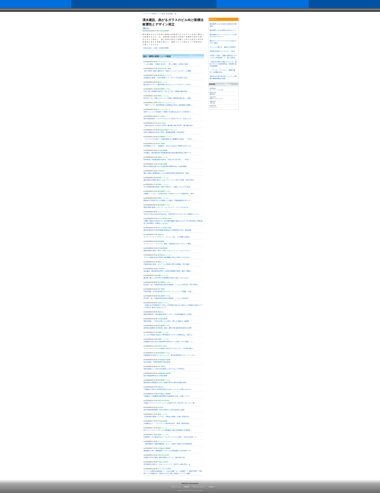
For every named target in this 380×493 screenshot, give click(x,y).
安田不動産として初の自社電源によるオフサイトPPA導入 (164, 369)
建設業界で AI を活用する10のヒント (223, 30)
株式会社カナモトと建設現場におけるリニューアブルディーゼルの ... (168, 84)
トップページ (146, 14)
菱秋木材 (212, 94)
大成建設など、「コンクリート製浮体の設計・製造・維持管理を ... (167, 423)
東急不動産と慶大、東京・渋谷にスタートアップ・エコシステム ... (167, 250)
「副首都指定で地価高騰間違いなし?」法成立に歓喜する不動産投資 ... (168, 444)
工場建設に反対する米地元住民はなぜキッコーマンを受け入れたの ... (168, 389)
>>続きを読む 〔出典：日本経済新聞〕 (156, 48)
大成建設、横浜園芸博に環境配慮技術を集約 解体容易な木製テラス (167, 153)
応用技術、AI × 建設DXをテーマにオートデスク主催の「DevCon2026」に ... (170, 437)
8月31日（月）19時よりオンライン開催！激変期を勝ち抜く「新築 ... (167, 98)
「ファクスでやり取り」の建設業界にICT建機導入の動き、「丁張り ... (168, 139)
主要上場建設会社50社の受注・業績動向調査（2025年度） (164, 132)
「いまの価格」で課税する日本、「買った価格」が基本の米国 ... (166, 64)
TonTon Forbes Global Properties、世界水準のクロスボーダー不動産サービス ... (171, 214)
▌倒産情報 (212, 84)
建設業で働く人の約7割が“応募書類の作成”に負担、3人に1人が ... (166, 278)
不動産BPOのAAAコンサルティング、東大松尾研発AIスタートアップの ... (169, 355)
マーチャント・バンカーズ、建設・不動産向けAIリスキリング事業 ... (167, 244)
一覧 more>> (234, 84)
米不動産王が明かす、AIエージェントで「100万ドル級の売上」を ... (167, 464)
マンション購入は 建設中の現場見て (223, 47)
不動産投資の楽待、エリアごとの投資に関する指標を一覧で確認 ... (167, 264)
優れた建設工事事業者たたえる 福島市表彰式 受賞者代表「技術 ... (166, 173)
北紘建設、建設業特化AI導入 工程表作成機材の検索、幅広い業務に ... (168, 271)
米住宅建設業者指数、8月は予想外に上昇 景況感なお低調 (163, 410)
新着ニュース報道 (159, 14)
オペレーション (176, 487)
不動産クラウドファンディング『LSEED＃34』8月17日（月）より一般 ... (169, 403)
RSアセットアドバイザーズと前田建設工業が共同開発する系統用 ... (167, 430)
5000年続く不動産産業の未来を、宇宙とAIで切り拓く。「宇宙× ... (167, 159)
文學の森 (212, 103)
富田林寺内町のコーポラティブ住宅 (222, 51)
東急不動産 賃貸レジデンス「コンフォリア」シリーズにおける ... (166, 207)
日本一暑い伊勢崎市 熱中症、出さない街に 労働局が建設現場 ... (166, 91)
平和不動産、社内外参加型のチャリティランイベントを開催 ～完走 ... (168, 291)
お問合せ (211, 487)
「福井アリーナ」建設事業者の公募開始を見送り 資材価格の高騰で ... (168, 105)
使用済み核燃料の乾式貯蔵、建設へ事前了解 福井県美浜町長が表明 (167, 328)
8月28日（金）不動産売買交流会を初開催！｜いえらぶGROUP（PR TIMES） (171, 284)
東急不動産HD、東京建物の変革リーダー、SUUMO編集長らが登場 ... (168, 314)
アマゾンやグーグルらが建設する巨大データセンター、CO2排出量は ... (168, 348)
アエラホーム (213, 107)
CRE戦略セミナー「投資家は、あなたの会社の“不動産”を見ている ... (167, 146)
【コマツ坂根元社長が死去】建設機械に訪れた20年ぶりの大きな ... (167, 257)
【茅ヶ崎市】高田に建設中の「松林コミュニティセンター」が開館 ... (168, 71)
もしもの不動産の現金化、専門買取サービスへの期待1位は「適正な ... (168, 335)
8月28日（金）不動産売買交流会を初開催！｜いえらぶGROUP (165, 298)
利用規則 (186, 487)
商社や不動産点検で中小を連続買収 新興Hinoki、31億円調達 (165, 166)
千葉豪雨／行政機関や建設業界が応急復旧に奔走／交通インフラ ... (167, 396)
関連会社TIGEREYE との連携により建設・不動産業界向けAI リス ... (167, 200)
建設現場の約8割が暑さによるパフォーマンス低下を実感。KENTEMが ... (169, 180)
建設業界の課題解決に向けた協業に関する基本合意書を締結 (164, 382)
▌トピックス (213, 19)
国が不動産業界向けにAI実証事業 (155, 375)
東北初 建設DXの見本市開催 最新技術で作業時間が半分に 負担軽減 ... (168, 230)
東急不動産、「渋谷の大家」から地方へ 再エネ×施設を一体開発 (166, 321)
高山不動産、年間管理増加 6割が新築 (156, 362)
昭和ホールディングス (216, 98)
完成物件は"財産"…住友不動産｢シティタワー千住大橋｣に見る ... (166, 78)
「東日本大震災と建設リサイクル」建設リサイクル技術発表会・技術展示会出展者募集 (223, 64)
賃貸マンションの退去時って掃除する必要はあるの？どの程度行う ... (168, 112)
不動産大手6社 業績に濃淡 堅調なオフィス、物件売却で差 (164, 457)
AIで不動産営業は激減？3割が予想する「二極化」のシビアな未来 (166, 187)
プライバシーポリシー (198, 487)
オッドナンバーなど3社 (216, 90)
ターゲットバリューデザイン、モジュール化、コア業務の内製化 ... (167, 237)
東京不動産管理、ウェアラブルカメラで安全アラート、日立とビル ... (168, 118)
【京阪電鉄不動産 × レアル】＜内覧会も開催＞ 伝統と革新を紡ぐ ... (167, 416)
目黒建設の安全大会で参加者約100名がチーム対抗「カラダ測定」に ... (168, 341)
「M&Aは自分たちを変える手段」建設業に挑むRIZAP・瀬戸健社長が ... (168, 125)
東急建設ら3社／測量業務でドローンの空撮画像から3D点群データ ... (167, 450)
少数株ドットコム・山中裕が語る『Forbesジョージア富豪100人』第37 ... (169, 193)
